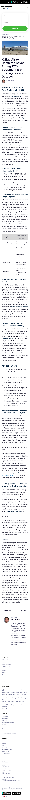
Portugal (4, 670)
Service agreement (7, 749)
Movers (4, 724)
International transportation (9, 733)
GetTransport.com (7, 475)
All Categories (5, 660)
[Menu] (27, 7)
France (3, 679)
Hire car (4, 729)
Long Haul (4, 731)
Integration (4, 747)
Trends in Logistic (6, 664)
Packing (4, 726)
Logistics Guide (6, 666)
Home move (5, 718)
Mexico (4, 681)
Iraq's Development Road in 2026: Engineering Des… (14, 689)
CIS (2, 674)
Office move (5, 716)
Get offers (15, 28)
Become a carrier (6, 741)
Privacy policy (5, 751)
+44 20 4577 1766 (6, 770)
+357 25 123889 (6, 763)
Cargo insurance (6, 753)
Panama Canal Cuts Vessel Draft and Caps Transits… (13, 702)
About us (4, 743)
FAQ (3, 745)
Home (3, 34)
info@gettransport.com (8, 777)
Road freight (5, 720)
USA (3, 668)
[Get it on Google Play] (6, 793)
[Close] (27, 2)
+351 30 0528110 (6, 766)
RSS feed (4, 708)
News (7, 34)
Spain (3, 672)
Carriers (4, 677)
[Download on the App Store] (16, 793)
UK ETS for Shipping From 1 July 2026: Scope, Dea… (14, 695)
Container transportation (8, 722)
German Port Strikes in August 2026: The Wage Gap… (14, 698)
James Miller (15, 619)
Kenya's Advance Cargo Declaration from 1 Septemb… (13, 705)
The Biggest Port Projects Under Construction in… (15, 692)
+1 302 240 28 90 (6, 773)
